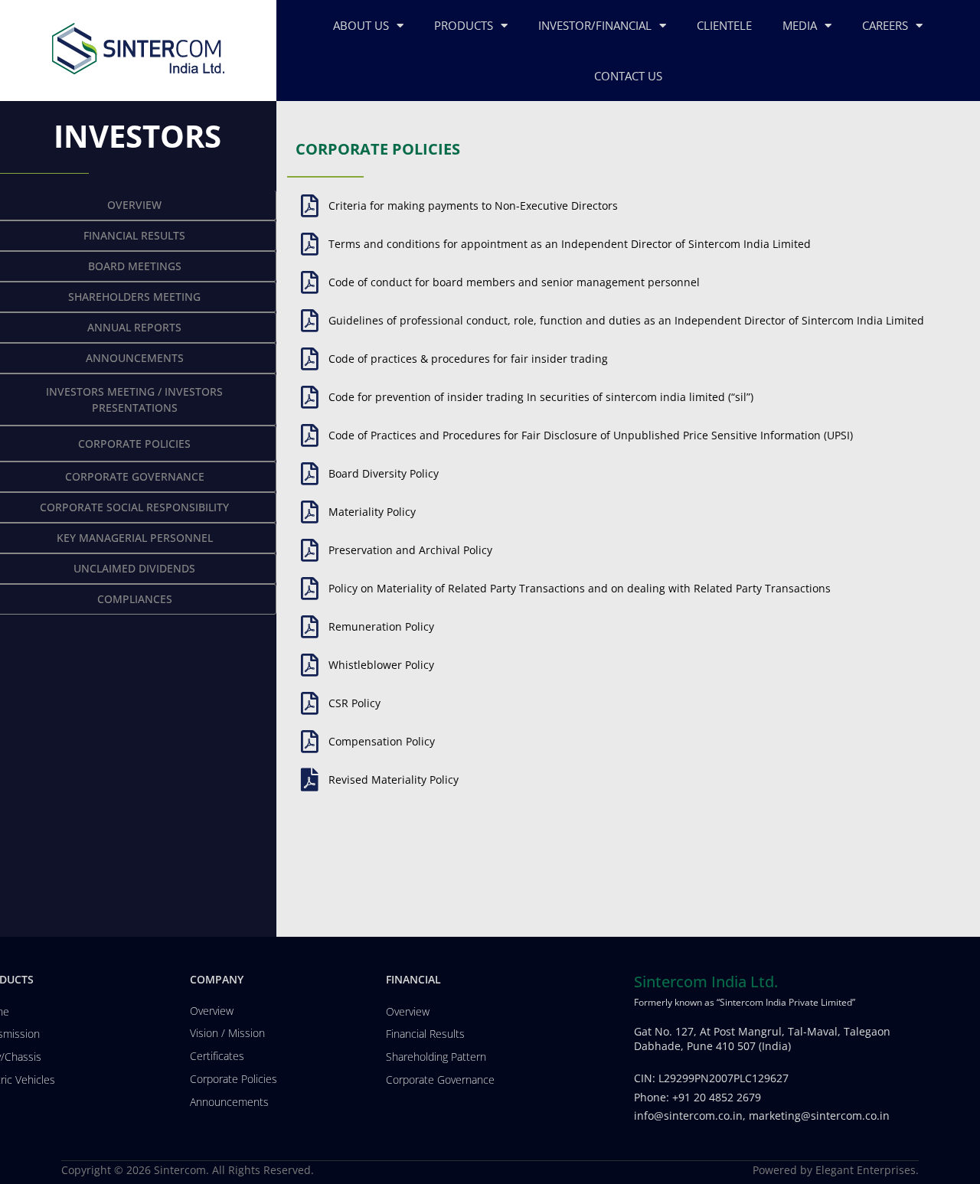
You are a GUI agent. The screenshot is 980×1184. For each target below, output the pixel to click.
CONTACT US (628, 75)
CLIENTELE (724, 25)
